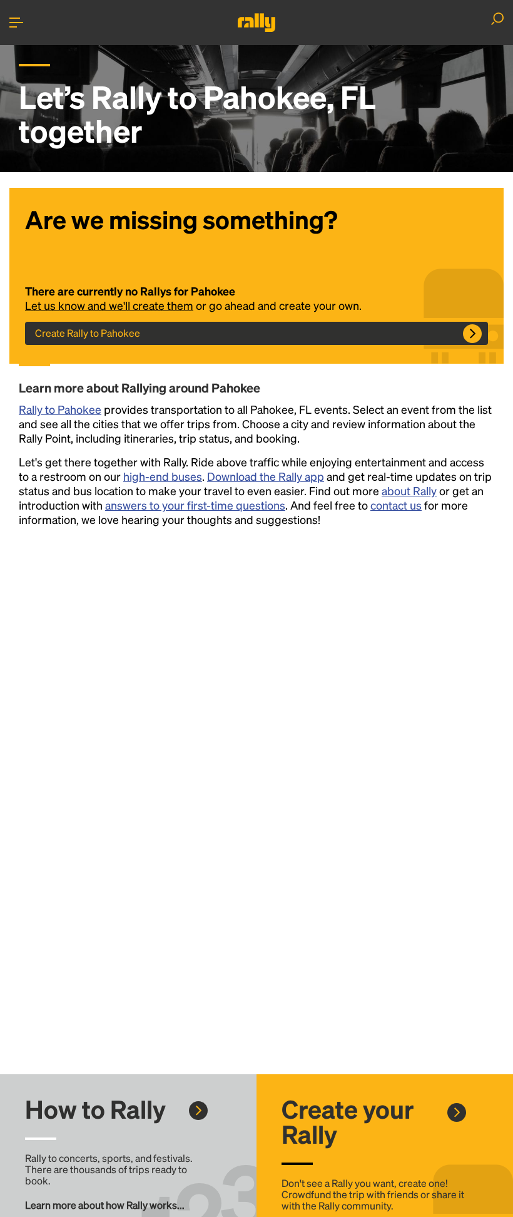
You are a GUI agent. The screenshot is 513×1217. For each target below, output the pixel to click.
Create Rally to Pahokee (87, 332)
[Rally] (256, 22)
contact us (396, 505)
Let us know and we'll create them (109, 305)
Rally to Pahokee (60, 409)
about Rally (409, 490)
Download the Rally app (265, 476)
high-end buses (162, 476)
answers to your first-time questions (195, 505)
